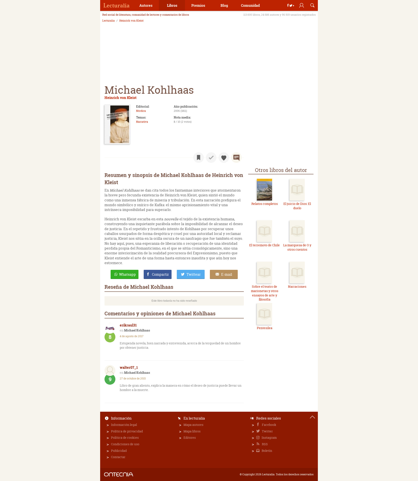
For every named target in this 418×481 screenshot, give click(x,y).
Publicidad (119, 451)
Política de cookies (125, 437)
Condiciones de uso (125, 444)
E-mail (226, 274)
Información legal (124, 425)
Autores (145, 5)
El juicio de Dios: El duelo (297, 206)
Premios (198, 5)
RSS (264, 444)
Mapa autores (193, 425)
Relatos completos (264, 204)
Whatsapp (127, 274)
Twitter (267, 431)
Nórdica (141, 111)
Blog (224, 5)
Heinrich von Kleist (131, 20)
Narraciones (297, 286)
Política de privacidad (127, 431)
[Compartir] (290, 5)
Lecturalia (108, 20)
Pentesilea (264, 328)
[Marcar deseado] (224, 157)
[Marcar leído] (211, 157)
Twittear (194, 274)
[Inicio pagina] (312, 417)
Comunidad (250, 5)
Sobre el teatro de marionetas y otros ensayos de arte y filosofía (264, 292)
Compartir (160, 274)
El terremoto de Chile (264, 245)
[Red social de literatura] (116, 5)
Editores (190, 437)
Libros (172, 5)
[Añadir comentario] (236, 157)
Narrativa (142, 122)
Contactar (118, 457)
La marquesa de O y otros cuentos (297, 247)
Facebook (268, 425)
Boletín (266, 451)
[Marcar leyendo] (198, 157)
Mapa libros (192, 431)
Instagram (269, 437)
